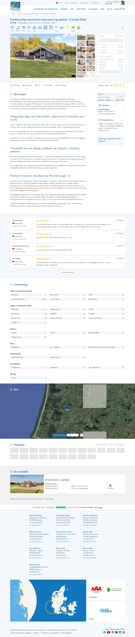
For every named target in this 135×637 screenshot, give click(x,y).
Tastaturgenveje (107, 438)
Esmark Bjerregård (62, 515)
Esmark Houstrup (104, 109)
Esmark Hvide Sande (90, 515)
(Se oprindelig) (22, 226)
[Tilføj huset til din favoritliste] (122, 20)
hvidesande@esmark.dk (90, 522)
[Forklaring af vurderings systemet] (13, 22)
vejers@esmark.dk (88, 539)
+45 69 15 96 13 (81, 486)
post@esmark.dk (34, 572)
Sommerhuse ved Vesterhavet (45, 9)
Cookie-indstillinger (66, 633)
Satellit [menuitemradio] (130, 386)
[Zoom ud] (132, 435)
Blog (102, 9)
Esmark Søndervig (35, 515)
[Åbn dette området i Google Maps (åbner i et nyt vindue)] (3, 437)
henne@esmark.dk (61, 539)
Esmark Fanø (60, 548)
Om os (109, 9)
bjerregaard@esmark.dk (63, 522)
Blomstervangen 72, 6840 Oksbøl (43, 499)
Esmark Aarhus (34, 565)
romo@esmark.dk (88, 555)
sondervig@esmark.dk (36, 522)
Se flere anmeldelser (67, 272)
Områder (63, 9)
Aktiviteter (81, 9)
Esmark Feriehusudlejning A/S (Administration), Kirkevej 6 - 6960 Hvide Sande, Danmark (37, 630)
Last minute (92, 9)
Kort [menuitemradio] (122, 386)
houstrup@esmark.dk (82, 488)
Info (72, 9)
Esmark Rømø (87, 548)
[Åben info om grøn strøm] (78, 28)
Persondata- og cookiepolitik (49, 633)
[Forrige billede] (13, 56)
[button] (67, 410)
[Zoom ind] (132, 431)
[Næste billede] (122, 28)
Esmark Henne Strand (63, 532)
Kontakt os (36, 633)
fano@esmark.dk (61, 555)
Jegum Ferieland (35, 23)
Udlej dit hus (120, 9)
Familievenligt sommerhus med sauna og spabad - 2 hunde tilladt (39, 14)
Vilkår (133, 438)
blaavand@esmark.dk (35, 555)
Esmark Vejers (88, 532)
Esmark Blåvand (34, 548)
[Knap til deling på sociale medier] (117, 20)
